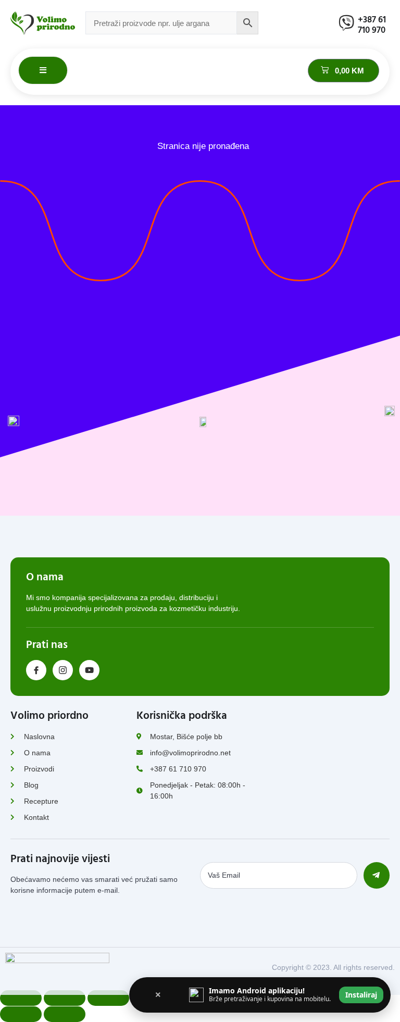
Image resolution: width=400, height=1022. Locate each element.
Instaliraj (361, 995)
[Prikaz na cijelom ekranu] (64, 998)
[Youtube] (89, 670)
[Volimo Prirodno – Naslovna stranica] (42, 22)
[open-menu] (43, 70)
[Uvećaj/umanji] (21, 998)
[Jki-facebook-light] (36, 670)
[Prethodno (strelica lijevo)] (21, 1014)
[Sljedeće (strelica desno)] (64, 1014)
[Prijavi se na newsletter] (377, 875)
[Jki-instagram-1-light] (63, 670)
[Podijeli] (108, 998)
